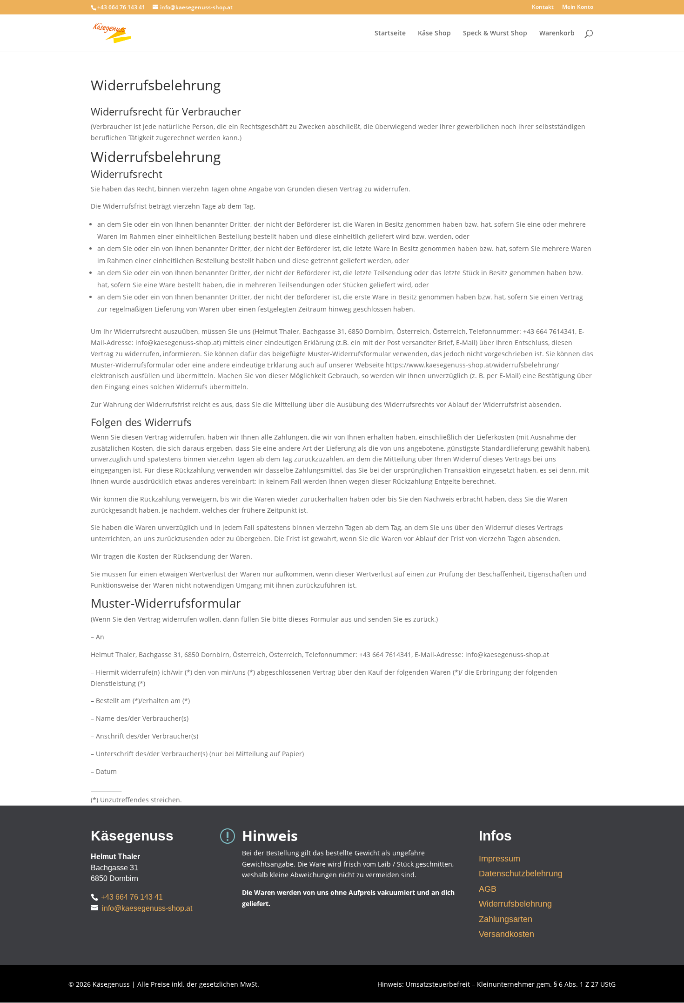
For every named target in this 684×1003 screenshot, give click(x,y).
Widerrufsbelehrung (515, 903)
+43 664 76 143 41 (132, 897)
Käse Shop (434, 33)
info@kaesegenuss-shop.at (147, 908)
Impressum (499, 858)
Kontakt (543, 7)
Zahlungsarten (505, 919)
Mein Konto (577, 7)
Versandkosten (506, 934)
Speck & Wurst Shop (495, 33)
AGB (487, 889)
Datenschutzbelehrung (521, 873)
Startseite (390, 33)
